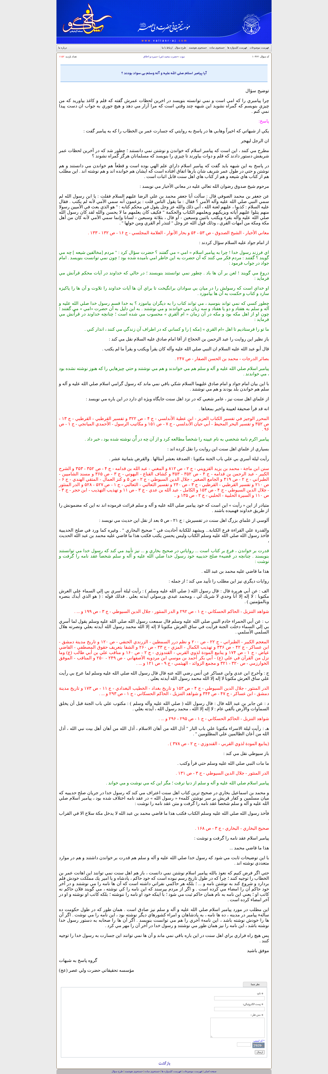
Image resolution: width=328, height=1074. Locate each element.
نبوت (182, 56)
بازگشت (164, 1064)
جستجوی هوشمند (198, 47)
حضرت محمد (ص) (168, 56)
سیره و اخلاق (150, 56)
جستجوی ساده (217, 47)
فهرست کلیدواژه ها (237, 47)
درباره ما (62, 47)
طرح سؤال (180, 47)
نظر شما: (255, 984)
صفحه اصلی (210, 1071)
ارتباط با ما (167, 47)
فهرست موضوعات (259, 47)
